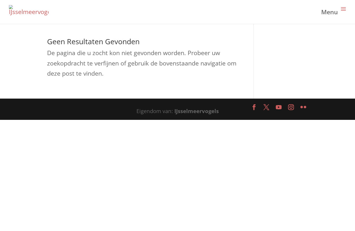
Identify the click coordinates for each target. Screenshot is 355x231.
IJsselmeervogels (196, 111)
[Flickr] (303, 107)
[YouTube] (279, 107)
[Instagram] (291, 107)
